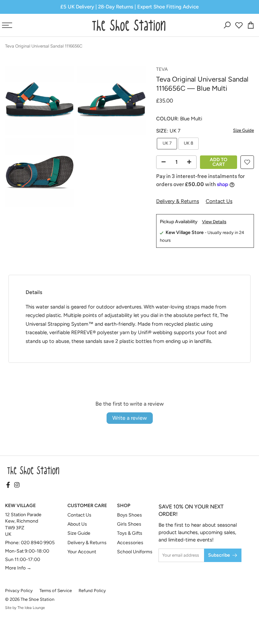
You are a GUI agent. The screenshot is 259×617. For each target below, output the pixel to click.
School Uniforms (134, 552)
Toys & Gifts (129, 533)
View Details (214, 221)
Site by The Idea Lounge (25, 608)
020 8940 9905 (38, 543)
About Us (77, 524)
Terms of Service (55, 590)
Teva (162, 69)
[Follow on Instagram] (17, 485)
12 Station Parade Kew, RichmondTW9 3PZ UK (23, 524)
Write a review (129, 418)
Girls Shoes (129, 524)
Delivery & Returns (177, 201)
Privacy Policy (19, 590)
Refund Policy (92, 590)
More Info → (18, 568)
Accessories (130, 543)
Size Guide (243, 130)
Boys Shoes (129, 515)
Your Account (81, 552)
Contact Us (219, 201)
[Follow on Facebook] (8, 485)
